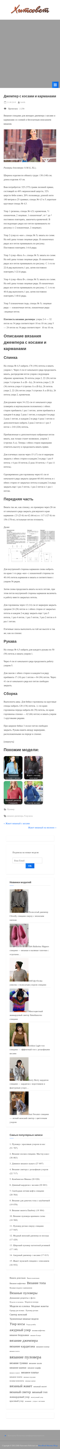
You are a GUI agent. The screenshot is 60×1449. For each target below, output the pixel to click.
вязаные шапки (30, 1381)
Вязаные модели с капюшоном (21, 1288)
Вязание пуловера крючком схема (29, 1216)
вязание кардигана (22, 1346)
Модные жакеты (39, 1306)
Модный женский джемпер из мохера (31, 1235)
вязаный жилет (40, 1386)
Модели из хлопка (20, 1306)
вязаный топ (39, 1392)
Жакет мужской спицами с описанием (31, 1260)
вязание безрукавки (19, 1335)
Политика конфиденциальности (30, 1435)
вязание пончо (15, 1351)
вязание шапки (18, 1367)
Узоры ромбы (31, 1324)
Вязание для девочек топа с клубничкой (31, 1200)
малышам (28, 1401)
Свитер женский (18, 1314)
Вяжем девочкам (18, 1277)
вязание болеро (35, 1335)
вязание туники (19, 1363)
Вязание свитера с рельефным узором (30, 1169)
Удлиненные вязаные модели (24, 1318)
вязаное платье (30, 1372)
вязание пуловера (25, 1357)
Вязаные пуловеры (23, 1292)
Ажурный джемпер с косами (26, 1255)
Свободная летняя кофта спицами (28, 1190)
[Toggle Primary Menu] (55, 85)
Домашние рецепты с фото (22, 1297)
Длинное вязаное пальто (23, 1163)
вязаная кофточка (38, 1330)
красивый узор (17, 1401)
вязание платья (42, 1346)
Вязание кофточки (18, 1283)
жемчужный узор (37, 1397)
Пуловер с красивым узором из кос (28, 1144)
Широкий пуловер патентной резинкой (31, 1245)
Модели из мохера (31, 1302)
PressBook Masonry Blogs (48, 1445)
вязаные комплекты (17, 1381)
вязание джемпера (15, 816)
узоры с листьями (39, 1401)
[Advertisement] (30, 50)
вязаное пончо (16, 1376)
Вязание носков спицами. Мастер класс (30, 1153)
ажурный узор (20, 1329)
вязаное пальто (15, 1373)
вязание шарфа (34, 1367)
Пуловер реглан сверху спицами (28, 1225)
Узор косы (28, 816)
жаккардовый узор (20, 1396)
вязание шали (35, 1363)
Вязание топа (36, 1283)
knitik (23, 102)
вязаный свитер (20, 1392)
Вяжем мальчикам (33, 1278)
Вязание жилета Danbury (24, 1210)
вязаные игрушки (30, 1377)
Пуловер (10, 809)
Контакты (12, 1435)
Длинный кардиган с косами (25, 1184)
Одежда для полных (17, 1310)
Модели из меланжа (16, 1302)
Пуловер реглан (32, 1310)
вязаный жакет (21, 1385)
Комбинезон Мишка (21, 1179)
